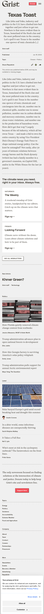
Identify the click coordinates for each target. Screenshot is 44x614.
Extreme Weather (8, 517)
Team (4, 537)
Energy (4, 505)
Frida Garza (6, 457)
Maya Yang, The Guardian (11, 372)
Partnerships (6, 546)
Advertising (6, 572)
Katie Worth (26, 333)
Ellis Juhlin (6, 346)
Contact (5, 540)
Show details (32, 597)
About (4, 534)
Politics (5, 508)
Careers (5, 543)
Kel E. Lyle (5, 441)
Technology (15, 285)
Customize (21, 609)
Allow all (22, 603)
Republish (5, 575)
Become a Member (8, 569)
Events (4, 566)
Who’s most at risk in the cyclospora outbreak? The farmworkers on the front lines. (21, 451)
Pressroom (6, 549)
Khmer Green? (13, 279)
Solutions (5, 511)
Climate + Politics (36, 59)
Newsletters (6, 563)
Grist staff (5, 48)
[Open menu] (40, 4)
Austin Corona (11, 417)
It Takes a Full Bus (11, 438)
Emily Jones (6, 359)
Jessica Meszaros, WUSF (11, 333)
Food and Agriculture (9, 520)
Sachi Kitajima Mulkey (10, 431)
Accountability (7, 514)
